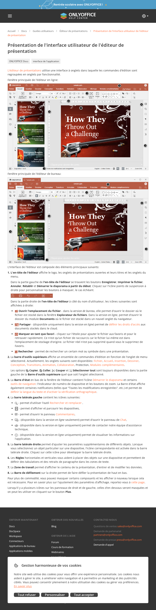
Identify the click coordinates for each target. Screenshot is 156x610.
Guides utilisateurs (43, 31)
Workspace (15, 536)
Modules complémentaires (107, 365)
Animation (49, 365)
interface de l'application (46, 61)
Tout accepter (84, 595)
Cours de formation (62, 547)
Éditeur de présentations (74, 31)
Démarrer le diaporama (108, 380)
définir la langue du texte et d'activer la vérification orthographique (53, 392)
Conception (18, 365)
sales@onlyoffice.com (129, 526)
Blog (53, 526)
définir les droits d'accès (124, 324)
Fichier (98, 361)
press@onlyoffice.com (129, 539)
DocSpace (14, 531)
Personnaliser (55, 595)
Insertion (120, 361)
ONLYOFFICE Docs (18, 61)
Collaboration (65, 365)
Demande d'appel (104, 544)
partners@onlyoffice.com (108, 534)
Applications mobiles (21, 551)
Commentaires (65, 414)
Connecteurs (16, 541)
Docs (24, 31)
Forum (55, 542)
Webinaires (57, 552)
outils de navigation (23, 384)
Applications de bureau (22, 546)
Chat (123, 420)
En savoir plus (23, 586)
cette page (138, 482)
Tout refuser (27, 595)
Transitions (34, 365)
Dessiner (133, 361)
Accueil (11, 31)
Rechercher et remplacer (66, 403)
